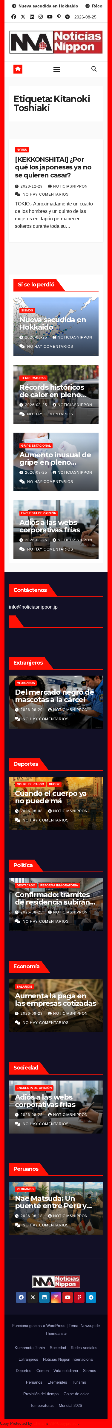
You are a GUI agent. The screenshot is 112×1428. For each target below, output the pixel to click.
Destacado (26, 885)
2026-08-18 (32, 1216)
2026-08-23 (32, 1013)
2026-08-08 (32, 811)
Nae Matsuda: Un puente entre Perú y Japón (50, 1205)
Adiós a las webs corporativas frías (49, 526)
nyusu (22, 149)
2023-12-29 (32, 186)
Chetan (39, 1423)
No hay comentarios (46, 194)
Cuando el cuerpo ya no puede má (51, 797)
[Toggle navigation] (57, 69)
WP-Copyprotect (64, 1423)
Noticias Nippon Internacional (68, 1359)
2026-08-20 (32, 710)
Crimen (42, 1370)
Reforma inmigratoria (59, 885)
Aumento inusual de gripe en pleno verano (55, 462)
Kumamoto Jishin (30, 1348)
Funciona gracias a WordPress (39, 1325)
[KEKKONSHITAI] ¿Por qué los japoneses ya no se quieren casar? (53, 167)
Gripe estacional (36, 445)
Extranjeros (28, 1359)
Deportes (23, 1370)
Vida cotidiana (65, 1370)
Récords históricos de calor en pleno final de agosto (51, 394)
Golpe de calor (30, 784)
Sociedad (58, 1348)
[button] (94, 69)
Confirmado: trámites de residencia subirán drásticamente (52, 902)
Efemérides (57, 1382)
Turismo (79, 1382)
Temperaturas (33, 378)
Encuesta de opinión (38, 513)
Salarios (24, 986)
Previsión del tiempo (41, 1394)
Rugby (54, 784)
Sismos (27, 310)
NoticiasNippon (70, 186)
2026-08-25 (36, 337)
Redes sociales (84, 1348)
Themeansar (56, 1333)
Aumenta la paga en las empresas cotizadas (55, 1000)
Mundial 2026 (70, 1405)
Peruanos (25, 1189)
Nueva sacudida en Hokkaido (52, 323)
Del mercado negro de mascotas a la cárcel (54, 696)
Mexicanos (26, 683)
